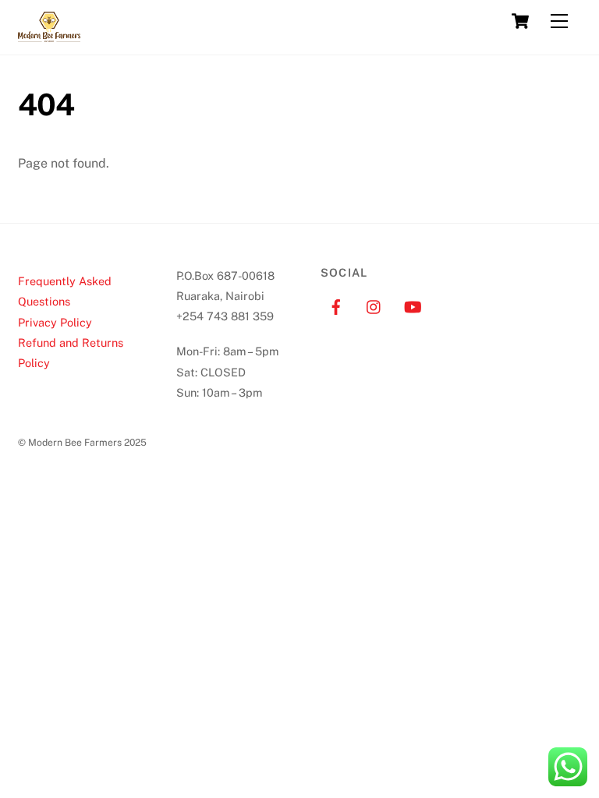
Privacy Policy (55, 322)
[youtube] (412, 305)
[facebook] (336, 305)
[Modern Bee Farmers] (49, 35)
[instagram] (374, 305)
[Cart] (520, 21)
